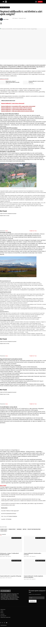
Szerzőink (2, 614)
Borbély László (4, 529)
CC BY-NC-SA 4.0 (4, 625)
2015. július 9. (8, 83)
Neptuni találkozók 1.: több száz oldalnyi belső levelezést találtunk (17, 111)
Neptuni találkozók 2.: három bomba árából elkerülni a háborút (16, 109)
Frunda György (12, 529)
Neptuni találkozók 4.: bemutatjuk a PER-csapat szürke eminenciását (18, 106)
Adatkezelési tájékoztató (5, 617)
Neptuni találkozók (5, 7)
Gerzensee (19, 529)
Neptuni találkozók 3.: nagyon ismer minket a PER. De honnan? (16, 107)
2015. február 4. (9, 577)
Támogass (40, 1)
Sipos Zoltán (5, 19)
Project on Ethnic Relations (34, 529)
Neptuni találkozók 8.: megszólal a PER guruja (10, 576)
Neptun (24, 529)
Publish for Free (33, 230)
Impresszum (3, 609)
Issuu (6, 230)
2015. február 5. (31, 83)
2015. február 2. (15, 18)
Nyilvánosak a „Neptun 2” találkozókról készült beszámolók (12, 82)
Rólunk (2, 612)
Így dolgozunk (3, 615)
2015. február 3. (33, 579)
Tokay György (4, 530)
